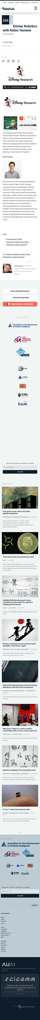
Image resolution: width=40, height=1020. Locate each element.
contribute (10, 2)
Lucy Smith (12, 607)
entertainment (7, 257)
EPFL (4, 560)
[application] (20, 87)
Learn (2, 923)
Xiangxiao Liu (7, 690)
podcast (15, 257)
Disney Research (8, 34)
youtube (3, 951)
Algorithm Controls (19, 254)
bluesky (3, 949)
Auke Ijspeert (31, 690)
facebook (4, 945)
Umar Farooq (6, 734)
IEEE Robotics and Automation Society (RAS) (16, 517)
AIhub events (34, 2)
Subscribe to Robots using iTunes (17, 242)
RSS (2, 937)
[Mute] (30, 87)
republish (17, 2)
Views (2, 919)
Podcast (3, 921)
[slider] (33, 87)
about (5, 2)
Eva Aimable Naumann (17, 690)
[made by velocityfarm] (24, 1006)
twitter (3, 947)
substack (3, 941)
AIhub (4, 607)
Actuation (9, 254)
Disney (28, 254)
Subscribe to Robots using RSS (17, 245)
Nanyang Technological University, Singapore (16, 813)
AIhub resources (25, 2)
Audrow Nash (8, 42)
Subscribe (20, 472)
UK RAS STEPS (17, 734)
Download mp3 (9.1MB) (14, 239)
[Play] (5, 87)
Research (21, 257)
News (2, 917)
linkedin (3, 943)
